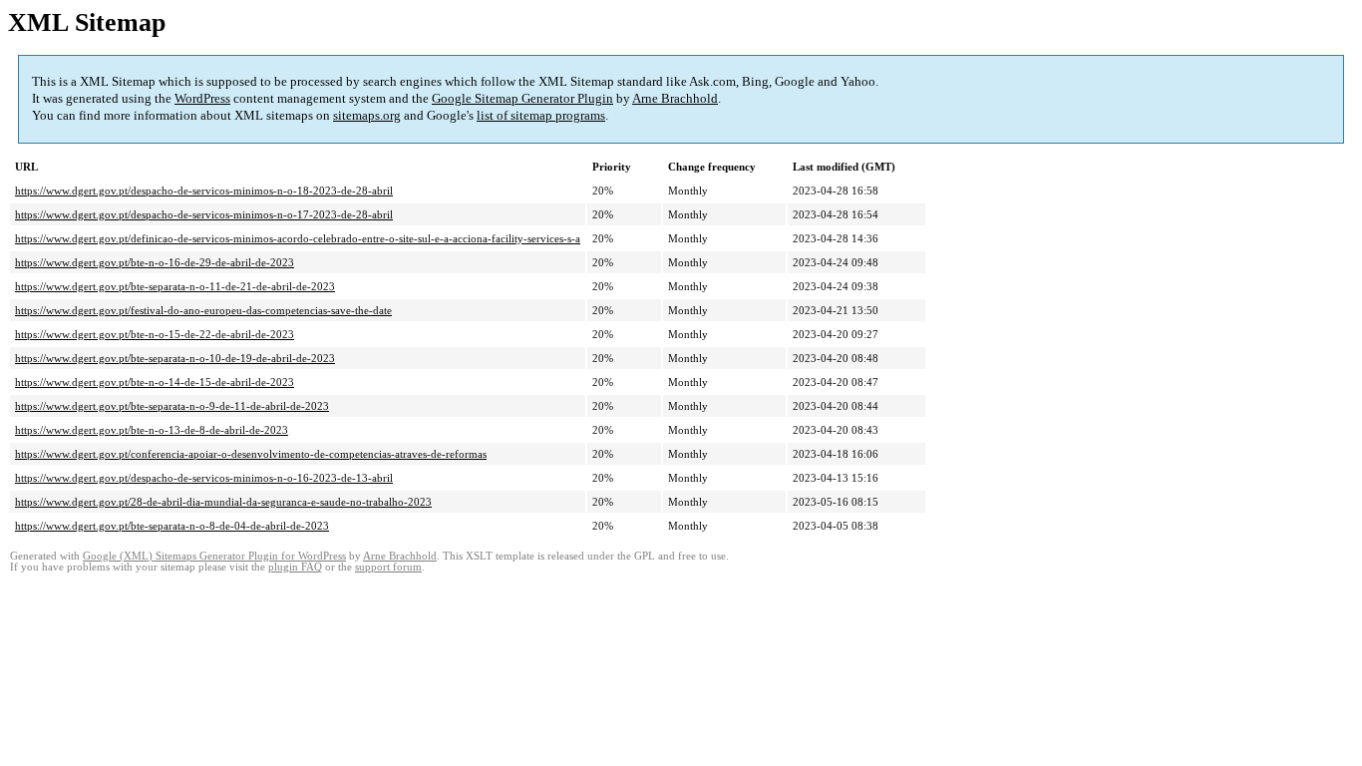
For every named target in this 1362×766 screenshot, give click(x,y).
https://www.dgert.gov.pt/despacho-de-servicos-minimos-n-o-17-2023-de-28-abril (204, 214)
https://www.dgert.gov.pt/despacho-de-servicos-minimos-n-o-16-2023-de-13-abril (204, 478)
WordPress (202, 98)
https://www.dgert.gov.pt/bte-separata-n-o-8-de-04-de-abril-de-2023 (172, 526)
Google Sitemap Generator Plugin (522, 98)
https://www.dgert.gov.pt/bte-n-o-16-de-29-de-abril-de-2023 (154, 262)
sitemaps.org (367, 115)
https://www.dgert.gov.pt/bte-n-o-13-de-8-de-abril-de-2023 (151, 430)
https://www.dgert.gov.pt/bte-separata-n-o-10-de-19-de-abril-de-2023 (175, 358)
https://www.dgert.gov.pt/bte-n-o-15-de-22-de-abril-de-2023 (154, 334)
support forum (388, 567)
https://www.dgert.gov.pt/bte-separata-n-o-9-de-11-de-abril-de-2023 (172, 406)
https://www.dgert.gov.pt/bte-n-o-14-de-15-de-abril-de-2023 (154, 382)
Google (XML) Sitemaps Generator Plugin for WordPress (214, 556)
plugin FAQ (295, 567)
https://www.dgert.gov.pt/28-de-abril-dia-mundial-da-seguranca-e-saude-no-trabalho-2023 (223, 502)
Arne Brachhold (675, 98)
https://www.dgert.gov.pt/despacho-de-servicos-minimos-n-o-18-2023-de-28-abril (204, 190)
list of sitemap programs (541, 115)
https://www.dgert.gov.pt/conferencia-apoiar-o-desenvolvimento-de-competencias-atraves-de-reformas (251, 454)
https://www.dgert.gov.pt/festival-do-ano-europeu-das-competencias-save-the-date (203, 310)
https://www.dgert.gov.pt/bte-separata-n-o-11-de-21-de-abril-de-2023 (175, 286)
